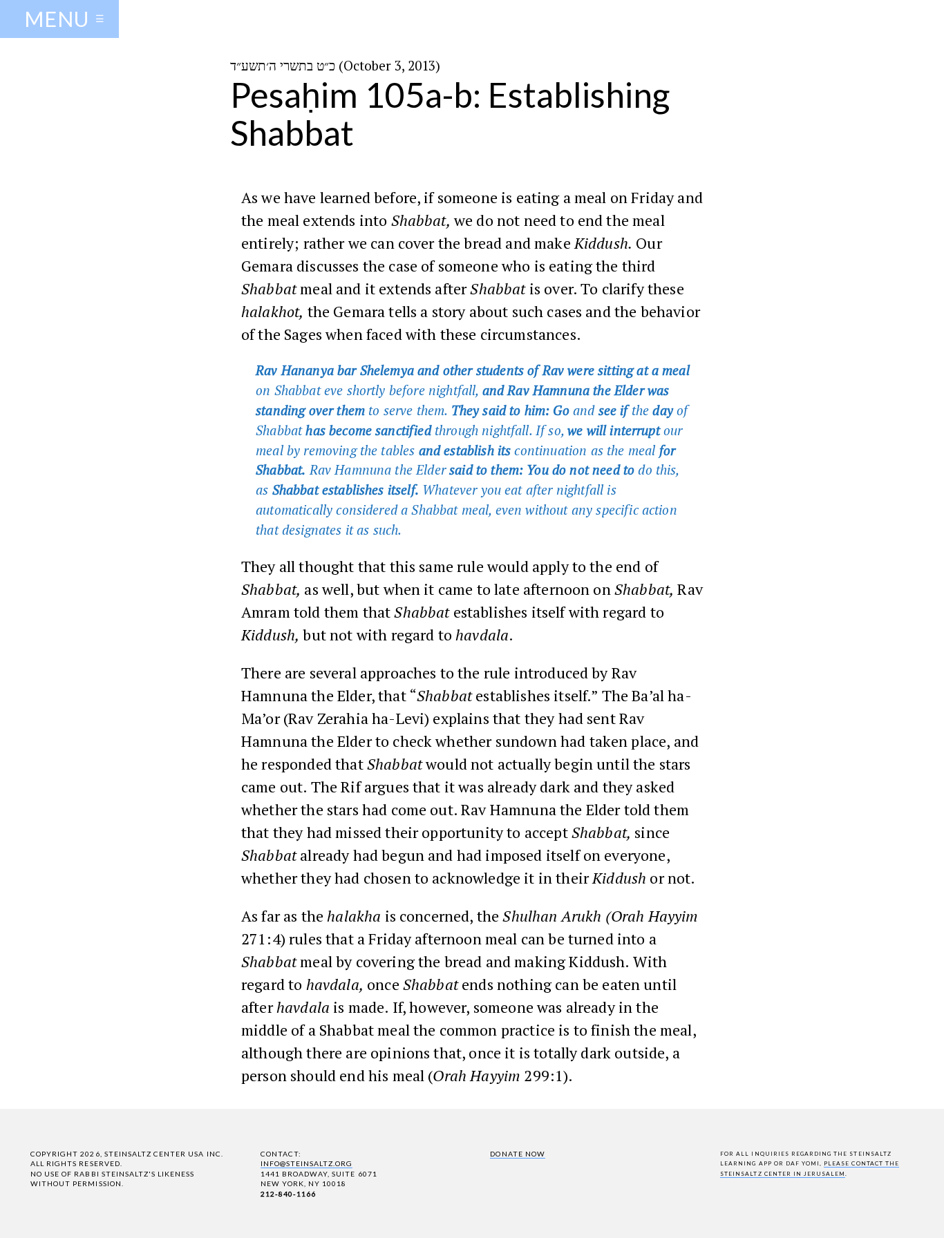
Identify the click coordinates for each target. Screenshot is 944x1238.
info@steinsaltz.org (307, 1163)
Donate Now (517, 1154)
